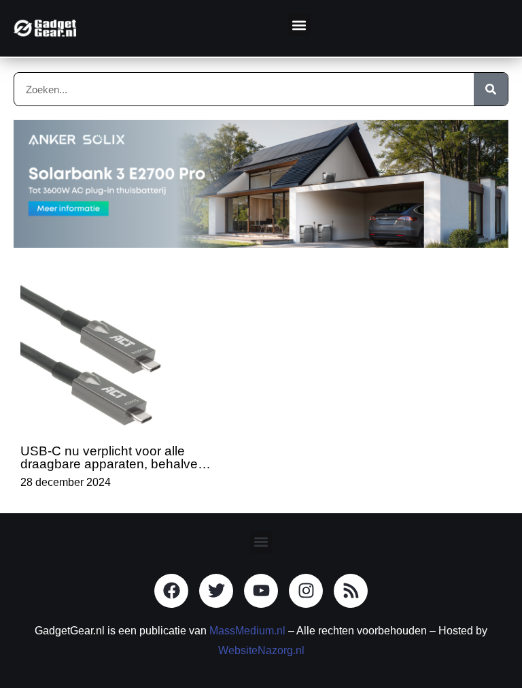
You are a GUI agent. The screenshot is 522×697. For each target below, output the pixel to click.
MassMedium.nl (247, 630)
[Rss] (351, 591)
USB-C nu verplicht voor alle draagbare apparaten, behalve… (115, 457)
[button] (299, 25)
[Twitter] (216, 591)
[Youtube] (261, 591)
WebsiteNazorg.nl (261, 650)
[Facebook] (171, 591)
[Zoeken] (491, 89)
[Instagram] (306, 591)
